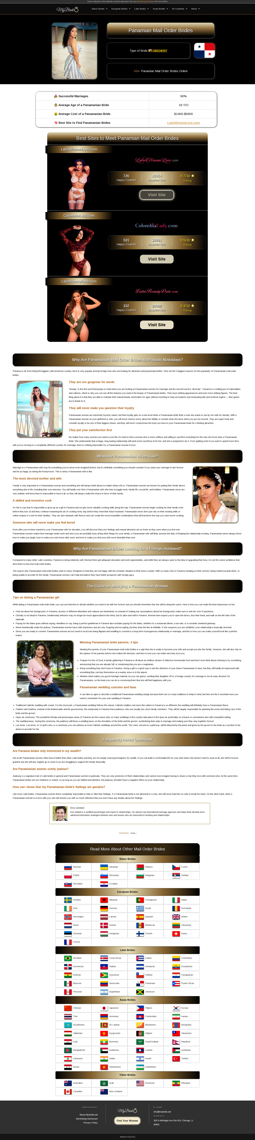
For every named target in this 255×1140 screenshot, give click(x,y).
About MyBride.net (89, 1114)
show (133, 833)
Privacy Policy (90, 1122)
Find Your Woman (127, 1120)
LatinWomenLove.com (183, 122)
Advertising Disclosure (145, 1)
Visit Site (157, 195)
